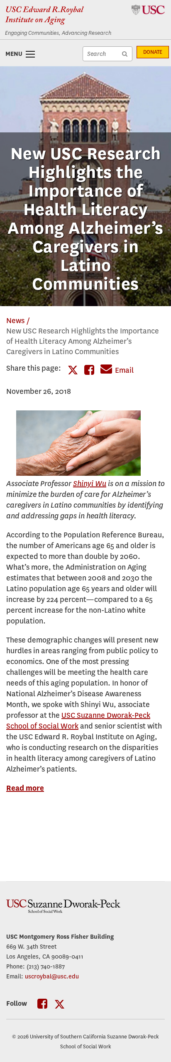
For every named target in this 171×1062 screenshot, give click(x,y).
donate (152, 52)
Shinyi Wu (89, 484)
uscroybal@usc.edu (52, 976)
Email (124, 370)
